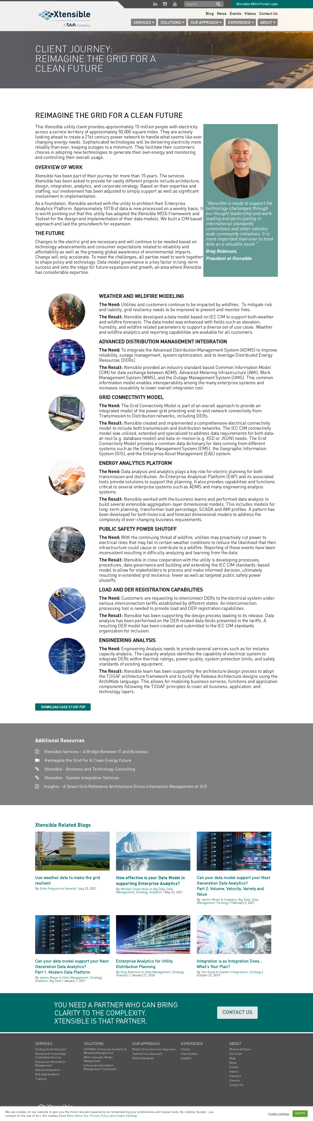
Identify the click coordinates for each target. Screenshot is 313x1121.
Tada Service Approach (147, 1054)
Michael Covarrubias (135, 889)
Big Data (159, 889)
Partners (235, 1076)
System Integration (47, 1070)
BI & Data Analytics (47, 1074)
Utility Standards (143, 1058)
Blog (210, 14)
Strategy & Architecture (50, 1049)
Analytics (155, 892)
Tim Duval (208, 972)
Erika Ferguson (50, 888)
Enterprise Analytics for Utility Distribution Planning (144, 963)
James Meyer (210, 899)
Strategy (142, 892)
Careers (234, 1080)
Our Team (235, 1054)
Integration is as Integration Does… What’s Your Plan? (230, 963)
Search (218, 4)
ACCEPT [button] (300, 1113)
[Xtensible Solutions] (64, 18)
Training (40, 1079)
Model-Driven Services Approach (153, 1049)
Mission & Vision (240, 1049)
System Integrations (233, 972)
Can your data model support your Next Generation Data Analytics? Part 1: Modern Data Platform (72, 966)
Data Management (75, 977)
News (222, 14)
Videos (250, 14)
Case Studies (189, 1054)
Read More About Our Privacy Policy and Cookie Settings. (98, 1115)
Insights (186, 1058)
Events (235, 14)
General (70, 888)
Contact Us (268, 14)
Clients (185, 1049)
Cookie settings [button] (278, 1113)
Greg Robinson (131, 972)
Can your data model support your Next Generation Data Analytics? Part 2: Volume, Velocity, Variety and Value (233, 886)
